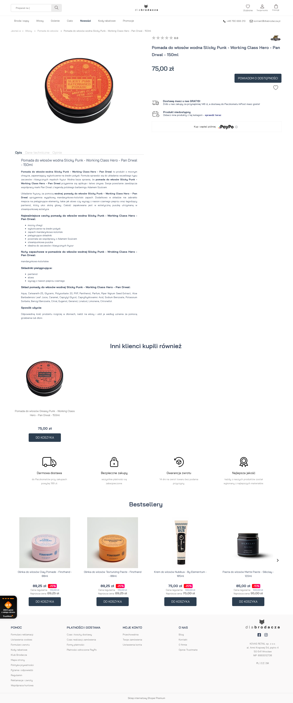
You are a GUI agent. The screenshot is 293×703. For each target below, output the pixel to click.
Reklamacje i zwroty (22, 680)
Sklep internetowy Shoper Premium (146, 698)
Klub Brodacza (19, 654)
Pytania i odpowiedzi (22, 670)
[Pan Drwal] (274, 33)
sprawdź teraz (213, 115)
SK (267, 663)
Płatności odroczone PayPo (82, 649)
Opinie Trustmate (188, 649)
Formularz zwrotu (20, 644)
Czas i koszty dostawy (79, 634)
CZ (262, 663)
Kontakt (183, 639)
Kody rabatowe (19, 649)
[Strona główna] (146, 8)
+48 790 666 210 (236, 21)
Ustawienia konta (132, 644)
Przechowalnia (131, 634)
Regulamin (16, 675)
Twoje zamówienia (132, 639)
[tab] (19, 152)
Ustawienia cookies (21, 639)
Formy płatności (75, 644)
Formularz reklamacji (22, 634)
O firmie (183, 644)
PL (257, 663)
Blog (181, 634)
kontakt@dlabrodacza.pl (267, 21)
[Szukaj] (56, 8)
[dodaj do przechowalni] (275, 87)
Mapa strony (18, 659)
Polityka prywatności (22, 665)
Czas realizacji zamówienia (81, 639)
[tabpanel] (79, 242)
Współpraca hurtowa (22, 685)
